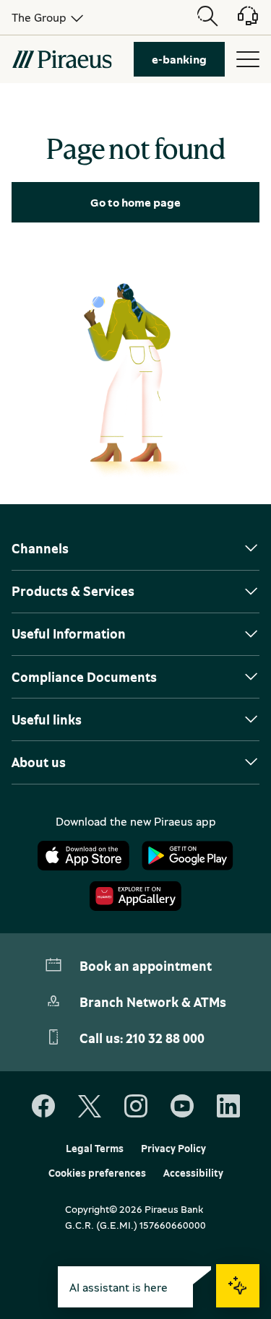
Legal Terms (95, 1148)
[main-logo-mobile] (62, 59)
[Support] (239, 21)
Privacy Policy (173, 1148)
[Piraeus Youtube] (182, 1106)
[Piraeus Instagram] (135, 1106)
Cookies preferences (97, 1173)
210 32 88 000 (165, 1038)
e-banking (179, 59)
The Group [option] (39, 17)
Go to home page (135, 202)
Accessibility (193, 1173)
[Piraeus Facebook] (43, 1106)
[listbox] (45, 17)
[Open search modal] (207, 17)
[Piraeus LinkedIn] (228, 1106)
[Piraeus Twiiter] (89, 1106)
